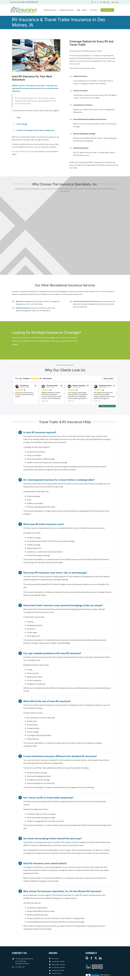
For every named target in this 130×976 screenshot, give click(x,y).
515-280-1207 (20, 967)
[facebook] (95, 2)
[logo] (23, 7)
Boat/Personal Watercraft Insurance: (86, 301)
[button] (116, 393)
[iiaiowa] (94, 964)
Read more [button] (44, 401)
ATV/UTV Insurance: (23, 308)
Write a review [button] (108, 378)
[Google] (92, 2)
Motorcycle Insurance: (24, 301)
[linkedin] (101, 2)
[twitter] (98, 2)
